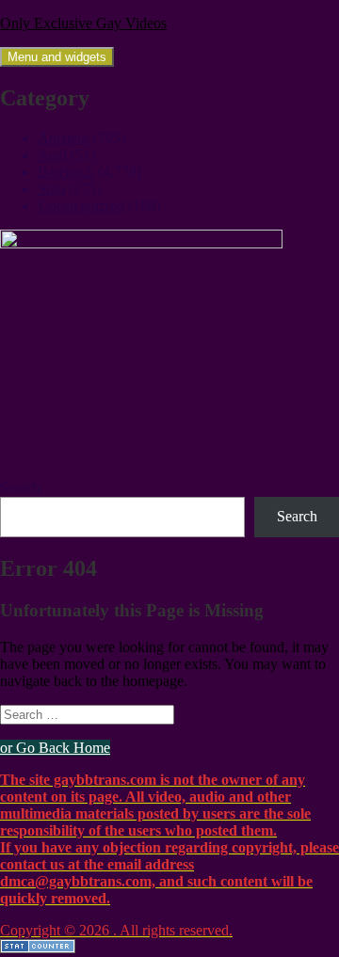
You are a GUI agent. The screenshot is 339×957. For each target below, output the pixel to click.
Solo (51, 189)
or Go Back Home (55, 748)
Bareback (66, 172)
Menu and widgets (57, 57)
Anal (52, 155)
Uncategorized (81, 206)
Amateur (63, 138)
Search (20, 488)
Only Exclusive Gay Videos (83, 23)
